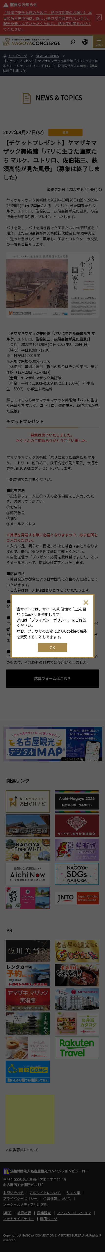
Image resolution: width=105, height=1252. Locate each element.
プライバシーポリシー (49, 620)
